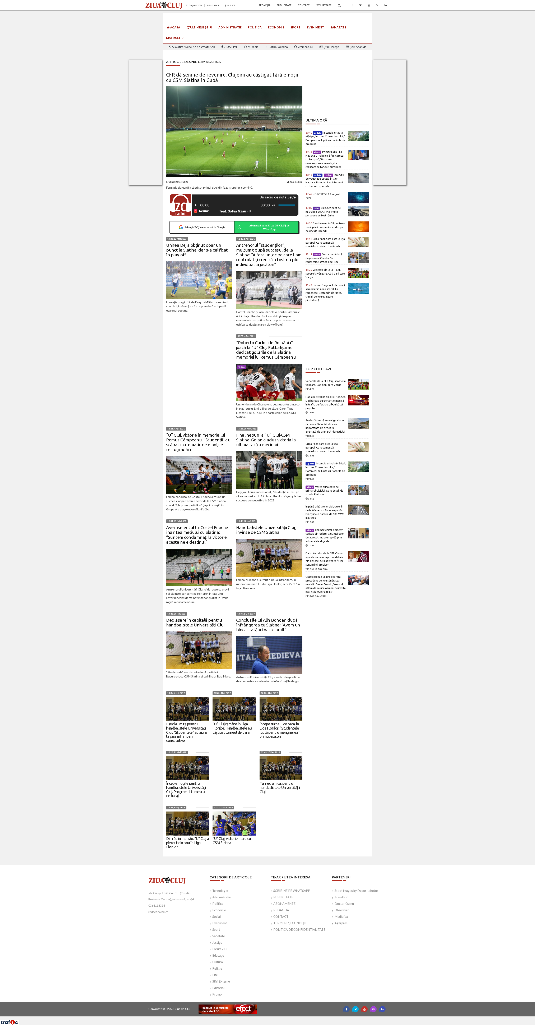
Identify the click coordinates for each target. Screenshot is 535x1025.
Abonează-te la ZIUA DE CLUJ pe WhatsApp (269, 227)
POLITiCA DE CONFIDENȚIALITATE (299, 929)
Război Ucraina (278, 47)
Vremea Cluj (305, 47)
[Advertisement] (337, 89)
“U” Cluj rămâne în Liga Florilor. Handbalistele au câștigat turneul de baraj (232, 728)
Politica (217, 903)
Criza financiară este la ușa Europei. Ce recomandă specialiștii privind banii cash (325, 242)
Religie (217, 968)
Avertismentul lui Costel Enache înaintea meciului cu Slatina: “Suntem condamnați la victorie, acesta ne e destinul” (197, 534)
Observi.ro (342, 910)
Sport (295, 27)
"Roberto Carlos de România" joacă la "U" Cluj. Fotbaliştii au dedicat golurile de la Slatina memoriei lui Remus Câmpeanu (266, 349)
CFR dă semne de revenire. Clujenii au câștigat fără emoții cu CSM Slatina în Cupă (232, 77)
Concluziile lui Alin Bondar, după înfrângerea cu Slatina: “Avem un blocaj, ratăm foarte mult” (268, 624)
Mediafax (341, 916)
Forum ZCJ (219, 949)
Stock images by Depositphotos (356, 890)
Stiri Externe (221, 981)
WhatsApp (324, 5)
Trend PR (341, 897)
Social (216, 916)
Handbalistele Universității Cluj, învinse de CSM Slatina (266, 530)
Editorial (218, 988)
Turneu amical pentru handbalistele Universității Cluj (280, 787)
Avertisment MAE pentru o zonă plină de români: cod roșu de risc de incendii (325, 227)
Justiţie (217, 942)
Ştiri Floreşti (331, 47)
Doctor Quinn (344, 903)
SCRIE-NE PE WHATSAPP (291, 890)
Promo (217, 994)
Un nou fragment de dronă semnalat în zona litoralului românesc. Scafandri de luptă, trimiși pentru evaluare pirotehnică (325, 293)
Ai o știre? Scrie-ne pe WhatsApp (193, 47)
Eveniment (315, 27)
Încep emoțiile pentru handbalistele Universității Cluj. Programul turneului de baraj (186, 789)
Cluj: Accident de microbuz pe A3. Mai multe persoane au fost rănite (323, 211)
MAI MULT (173, 38)
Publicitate (284, 5)
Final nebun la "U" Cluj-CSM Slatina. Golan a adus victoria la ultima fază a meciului (266, 439)
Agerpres (341, 923)
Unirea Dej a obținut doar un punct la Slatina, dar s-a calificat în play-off (197, 250)
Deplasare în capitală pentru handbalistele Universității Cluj (195, 622)
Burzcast (264, 1018)
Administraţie (230, 27)
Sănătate (338, 27)
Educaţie (218, 955)
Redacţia (264, 5)
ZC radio (253, 47)
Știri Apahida (357, 47)
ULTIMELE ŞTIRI (201, 27)
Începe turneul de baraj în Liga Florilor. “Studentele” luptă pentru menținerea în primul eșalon (280, 730)
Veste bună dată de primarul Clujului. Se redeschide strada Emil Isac (324, 258)
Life (215, 975)
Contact (304, 5)
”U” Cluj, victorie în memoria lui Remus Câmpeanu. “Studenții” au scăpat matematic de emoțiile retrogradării (198, 442)
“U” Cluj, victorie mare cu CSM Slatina (232, 840)
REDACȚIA (281, 910)
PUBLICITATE (283, 897)
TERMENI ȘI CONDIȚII (289, 923)
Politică (255, 27)
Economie (276, 27)
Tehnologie (220, 890)
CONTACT (280, 916)
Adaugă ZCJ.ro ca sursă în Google (205, 227)
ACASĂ (174, 27)
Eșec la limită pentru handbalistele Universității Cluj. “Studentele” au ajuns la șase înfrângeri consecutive (186, 732)
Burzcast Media (283, 1018)
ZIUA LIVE (230, 47)
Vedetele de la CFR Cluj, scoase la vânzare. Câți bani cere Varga (325, 273)
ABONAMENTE (284, 903)
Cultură (217, 962)
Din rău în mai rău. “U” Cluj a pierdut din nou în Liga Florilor (187, 842)
